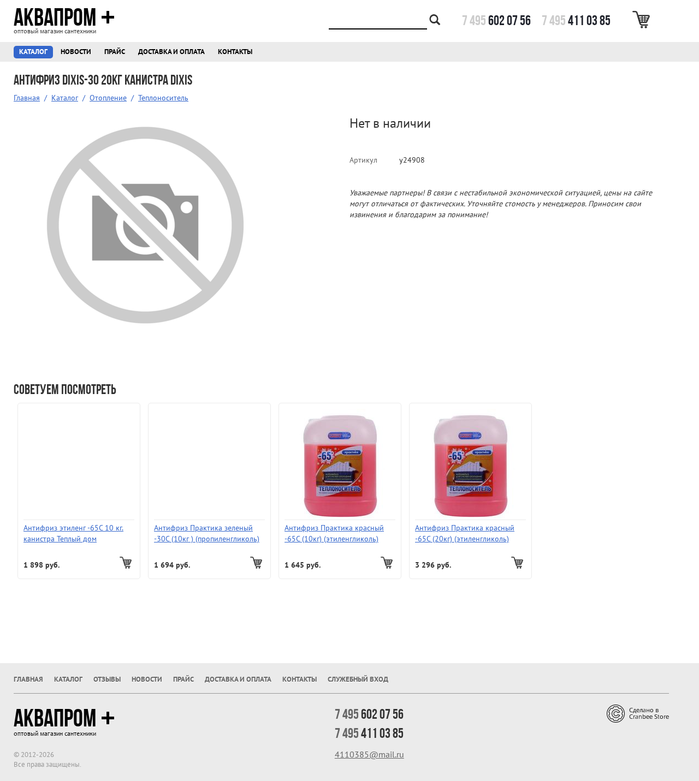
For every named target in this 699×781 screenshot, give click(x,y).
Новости (76, 51)
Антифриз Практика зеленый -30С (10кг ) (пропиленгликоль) (206, 533)
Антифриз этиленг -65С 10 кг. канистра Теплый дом (73, 533)
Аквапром (55, 17)
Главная (27, 98)
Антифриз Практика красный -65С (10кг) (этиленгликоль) (334, 533)
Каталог (33, 51)
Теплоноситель (163, 98)
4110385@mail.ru (369, 755)
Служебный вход (358, 679)
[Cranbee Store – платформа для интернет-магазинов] (638, 713)
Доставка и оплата (171, 51)
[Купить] (127, 563)
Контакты (235, 51)
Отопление (108, 98)
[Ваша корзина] (643, 19)
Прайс (114, 51)
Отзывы (107, 679)
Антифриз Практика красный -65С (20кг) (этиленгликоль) (464, 533)
